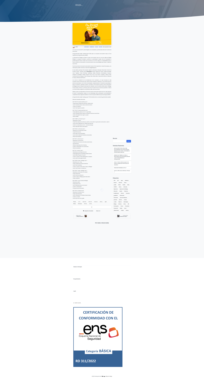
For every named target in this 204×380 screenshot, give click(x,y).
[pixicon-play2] (104, 372)
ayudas (115, 184)
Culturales (125, 186)
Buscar (115, 138)
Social (125, 208)
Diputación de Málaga (124, 188)
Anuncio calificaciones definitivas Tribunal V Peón (109, 246)
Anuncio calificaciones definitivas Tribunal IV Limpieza (123, 246)
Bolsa (128, 184)
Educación (90, 201)
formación (96, 201)
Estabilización (116, 193)
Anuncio (115, 182)
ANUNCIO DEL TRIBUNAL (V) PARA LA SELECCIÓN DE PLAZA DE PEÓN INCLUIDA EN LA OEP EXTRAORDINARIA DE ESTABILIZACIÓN (79, 246)
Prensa (122, 206)
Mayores (120, 201)
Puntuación (116, 208)
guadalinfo (116, 195)
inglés (106, 201)
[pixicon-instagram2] (98, 372)
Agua (122, 180)
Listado (125, 199)
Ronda (121, 208)
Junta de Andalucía (123, 197)
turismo (90, 203)
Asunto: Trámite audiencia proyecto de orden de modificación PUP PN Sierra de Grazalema (121, 163)
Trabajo (122, 210)
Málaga (74, 203)
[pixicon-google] (102, 372)
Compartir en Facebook (88, 210)
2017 (118, 180)
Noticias (85, 203)
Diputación (84, 201)
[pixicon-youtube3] (100, 372)
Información (122, 195)
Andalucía (127, 180)
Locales (115, 201)
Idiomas (101, 201)
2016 (114, 180)
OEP (128, 203)
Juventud (115, 199)
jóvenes (120, 199)
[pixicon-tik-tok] (110, 372)
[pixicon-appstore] (106, 372)
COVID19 (115, 186)
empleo (120, 191)
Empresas (126, 191)
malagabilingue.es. (92, 67)
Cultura (120, 186)
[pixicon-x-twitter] (96, 372)
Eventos (122, 193)
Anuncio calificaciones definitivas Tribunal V (93, 246)
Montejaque (80, 203)
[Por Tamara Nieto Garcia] (74, 229)
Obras (124, 203)
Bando (119, 184)
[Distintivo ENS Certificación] (97, 336)
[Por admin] (104, 229)
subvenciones (116, 210)
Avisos (125, 182)
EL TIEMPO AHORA (77, 302)
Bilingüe (74, 201)
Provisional (127, 206)
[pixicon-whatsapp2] (108, 372)
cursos (79, 201)
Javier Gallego (109, 376)
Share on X (98, 210)
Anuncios (120, 182)
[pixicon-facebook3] (93, 372)
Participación (116, 206)
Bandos (124, 184)
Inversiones (116, 197)
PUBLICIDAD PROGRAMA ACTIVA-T (120, 167)
